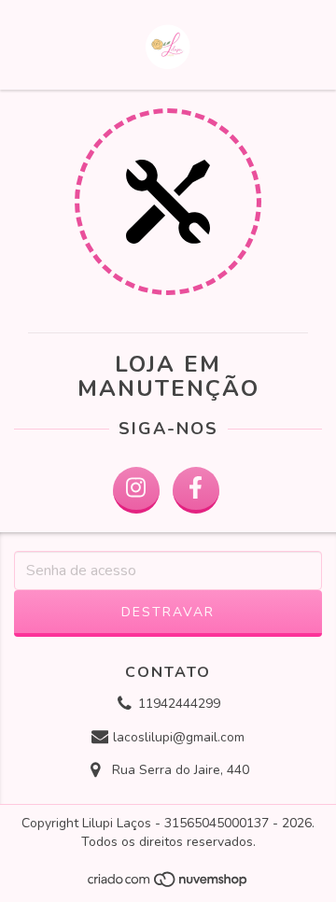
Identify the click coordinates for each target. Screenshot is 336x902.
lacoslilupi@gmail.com (179, 737)
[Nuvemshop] (168, 884)
